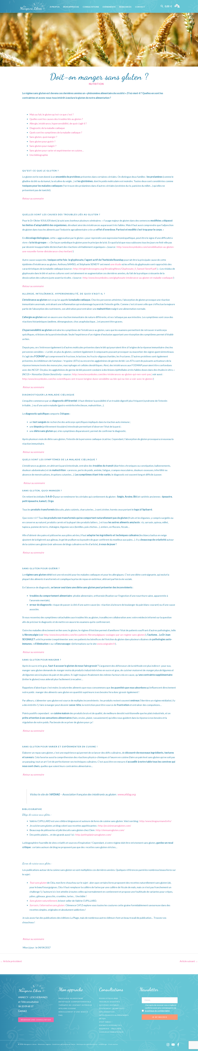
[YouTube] (173, 1044)
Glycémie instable (109, 1005)
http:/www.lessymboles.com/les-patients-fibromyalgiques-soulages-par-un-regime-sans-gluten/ (94, 634)
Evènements (109, 7)
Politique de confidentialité (87, 1044)
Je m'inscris (159, 1017)
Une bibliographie (38, 154)
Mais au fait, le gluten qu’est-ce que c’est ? (51, 114)
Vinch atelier (113, 1044)
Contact (140, 7)
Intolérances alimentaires (114, 1015)
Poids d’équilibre (108, 998)
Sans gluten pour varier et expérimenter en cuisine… (56, 150)
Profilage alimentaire (71, 998)
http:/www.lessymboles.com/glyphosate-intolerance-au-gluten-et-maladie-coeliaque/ (128, 277)
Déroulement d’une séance (73, 1012)
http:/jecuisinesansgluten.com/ (114, 825)
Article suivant (189, 961)
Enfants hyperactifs (110, 1025)
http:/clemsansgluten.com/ (110, 830)
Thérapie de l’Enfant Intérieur (75, 1005)
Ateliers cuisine (67, 1008)
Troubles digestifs (109, 1002)
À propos (54, 7)
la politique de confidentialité (157, 1011)
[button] (162, 6)
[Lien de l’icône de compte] (178, 6)
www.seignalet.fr (106, 643)
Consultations (91, 7)
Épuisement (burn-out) (111, 1008)
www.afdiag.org (127, 794)
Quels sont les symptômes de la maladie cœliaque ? (55, 132)
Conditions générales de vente (63, 1044)
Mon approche (71, 7)
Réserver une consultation (36, 1020)
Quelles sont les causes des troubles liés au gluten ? (56, 119)
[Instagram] (168, 1044)
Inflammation (107, 1012)
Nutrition (96, 83)
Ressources (125, 7)
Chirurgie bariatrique (111, 1032)
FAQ (61, 1015)
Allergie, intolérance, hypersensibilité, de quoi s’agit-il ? (58, 123)
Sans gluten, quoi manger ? (43, 136)
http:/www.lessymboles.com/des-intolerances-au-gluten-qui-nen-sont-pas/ (111, 374)
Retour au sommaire (33, 198)
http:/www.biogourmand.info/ (155, 821)
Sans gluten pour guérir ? (42, 141)
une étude (115, 264)
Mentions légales (44, 1044)
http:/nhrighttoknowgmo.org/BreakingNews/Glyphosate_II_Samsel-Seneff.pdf (114, 268)
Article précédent (11, 961)
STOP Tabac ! (106, 1022)
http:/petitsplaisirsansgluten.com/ (93, 834)
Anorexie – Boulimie (110, 1029)
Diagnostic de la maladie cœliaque (47, 128)
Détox (102, 1019)
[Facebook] (178, 1044)
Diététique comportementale (75, 1002)
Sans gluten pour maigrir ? (42, 145)
